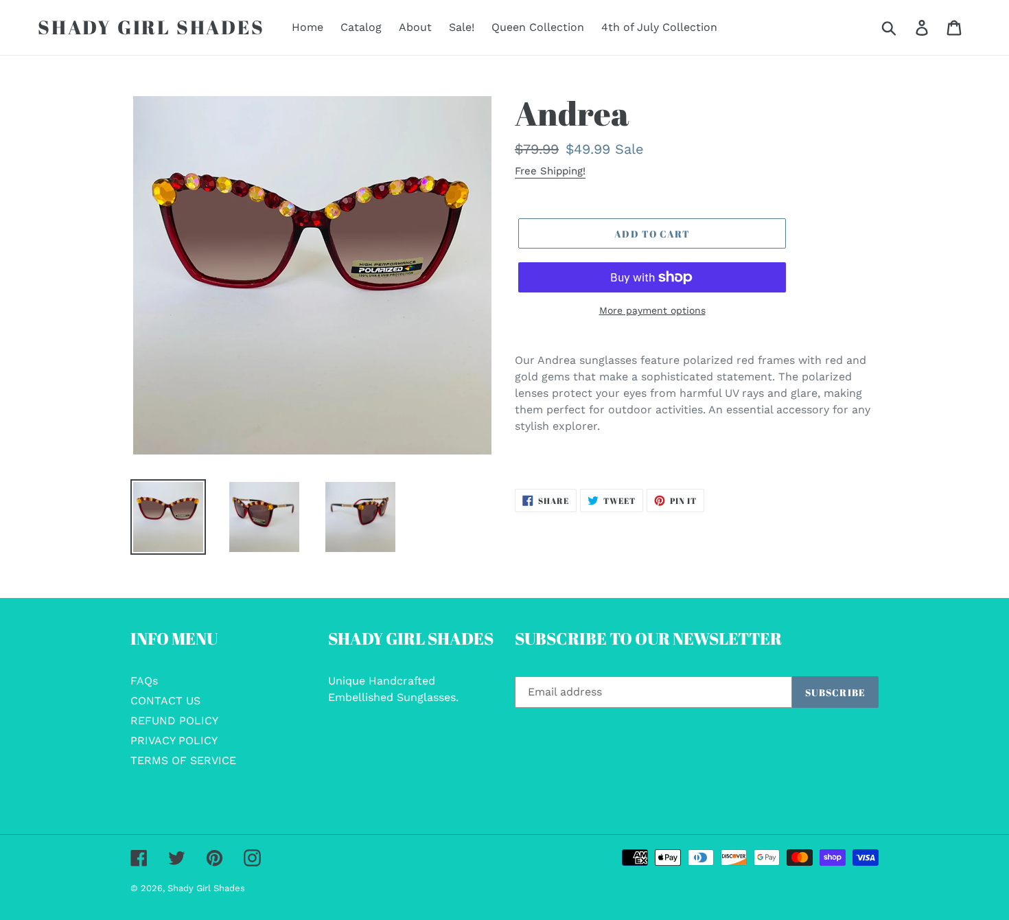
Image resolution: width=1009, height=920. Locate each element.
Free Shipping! (550, 171)
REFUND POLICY (174, 720)
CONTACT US (165, 700)
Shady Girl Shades (151, 27)
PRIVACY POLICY (174, 740)
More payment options (652, 310)
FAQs (144, 680)
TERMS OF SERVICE (183, 760)
